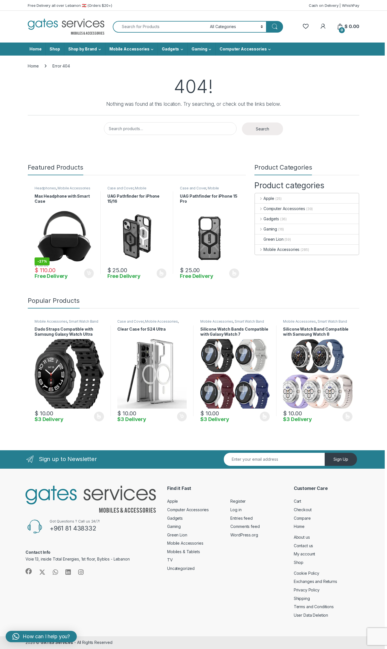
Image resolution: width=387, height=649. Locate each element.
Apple (268, 198)
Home (35, 48)
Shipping (302, 598)
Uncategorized (181, 568)
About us (302, 537)
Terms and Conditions (314, 606)
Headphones (45, 188)
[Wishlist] (305, 26)
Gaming (199, 48)
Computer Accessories (243, 48)
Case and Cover (120, 188)
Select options (159, 273)
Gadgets (170, 48)
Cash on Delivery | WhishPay (334, 5)
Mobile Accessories (129, 48)
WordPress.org (244, 534)
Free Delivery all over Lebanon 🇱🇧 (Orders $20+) (70, 5)
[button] (41, 636)
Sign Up (340, 459)
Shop (55, 48)
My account (304, 553)
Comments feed (245, 526)
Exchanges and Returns (315, 581)
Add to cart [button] (89, 273)
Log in (235, 509)
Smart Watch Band (83, 321)
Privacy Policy (307, 589)
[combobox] (160, 27)
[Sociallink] (28, 571)
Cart (297, 501)
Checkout (303, 509)
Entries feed (241, 518)
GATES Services (57, 642)
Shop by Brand (82, 48)
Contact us (303, 545)
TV (170, 559)
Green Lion (273, 239)
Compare (302, 518)
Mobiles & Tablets (183, 551)
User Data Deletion (311, 615)
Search (262, 128)
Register (238, 501)
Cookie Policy (306, 573)
